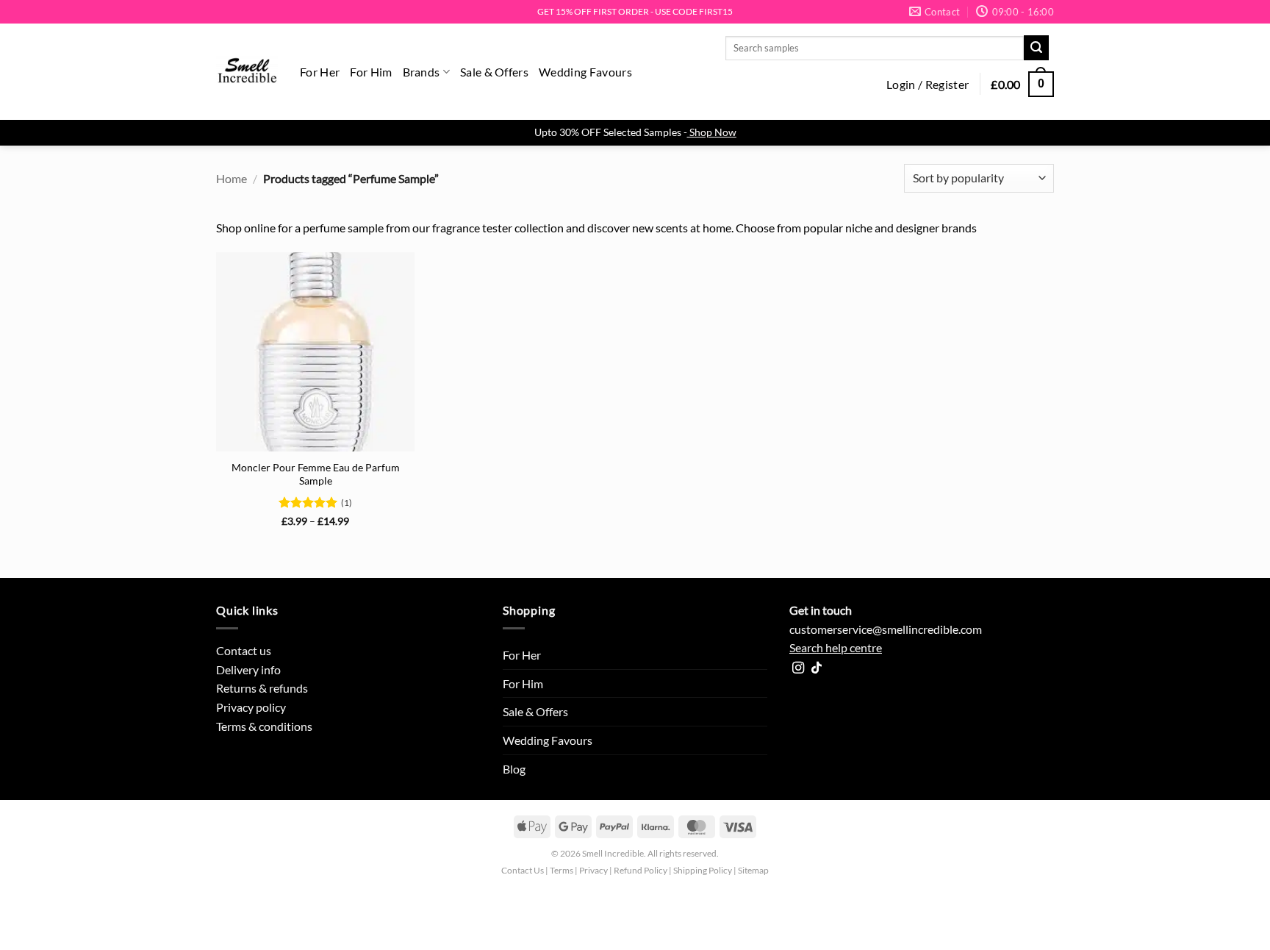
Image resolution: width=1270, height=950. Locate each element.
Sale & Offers (494, 72)
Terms (561, 870)
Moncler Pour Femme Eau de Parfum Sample (316, 474)
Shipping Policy (702, 870)
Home (231, 178)
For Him (371, 72)
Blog (514, 769)
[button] (927, 84)
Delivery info (248, 669)
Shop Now (712, 132)
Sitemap (753, 870)
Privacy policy (251, 707)
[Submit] (1036, 47)
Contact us (243, 650)
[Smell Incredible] (247, 72)
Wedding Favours (585, 72)
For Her (320, 72)
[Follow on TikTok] (816, 668)
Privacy (593, 870)
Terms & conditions (264, 726)
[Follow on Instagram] (798, 668)
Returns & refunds (262, 688)
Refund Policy (640, 870)
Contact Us (522, 870)
